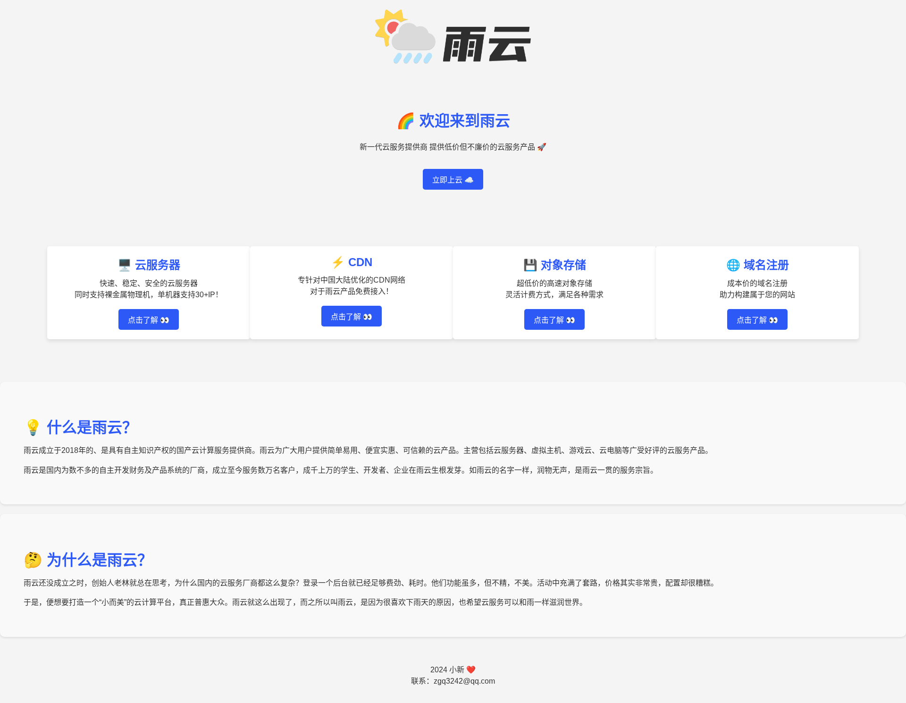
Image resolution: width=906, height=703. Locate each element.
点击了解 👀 (148, 320)
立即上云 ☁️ (453, 180)
